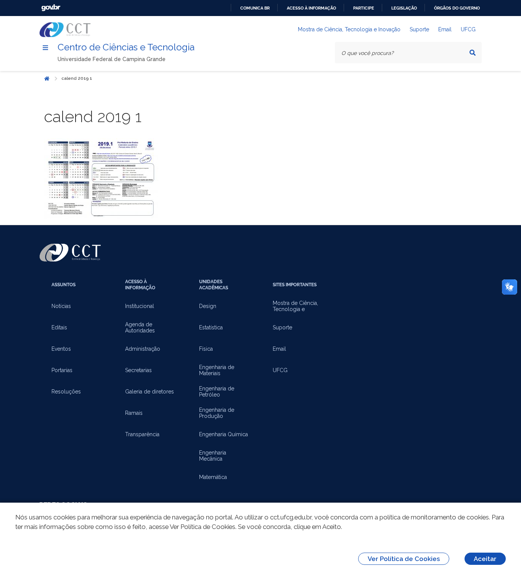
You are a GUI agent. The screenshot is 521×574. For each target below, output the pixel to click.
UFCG (468, 29)
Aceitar (485, 559)
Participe (363, 8)
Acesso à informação (311, 8)
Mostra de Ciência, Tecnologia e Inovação (349, 29)
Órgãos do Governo (457, 8)
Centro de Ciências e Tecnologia (126, 47)
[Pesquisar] (472, 53)
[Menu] (45, 48)
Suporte (419, 29)
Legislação (404, 8)
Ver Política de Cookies (404, 559)
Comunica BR (255, 8)
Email (445, 29)
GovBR (50, 7)
